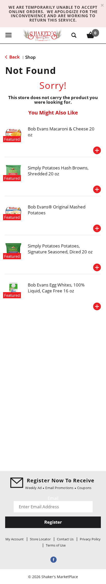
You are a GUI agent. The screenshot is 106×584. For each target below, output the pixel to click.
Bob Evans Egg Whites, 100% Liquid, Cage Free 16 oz (56, 288)
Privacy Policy (90, 539)
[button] (97, 150)
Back (14, 57)
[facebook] (53, 559)
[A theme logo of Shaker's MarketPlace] (42, 35)
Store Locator (40, 539)
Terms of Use (56, 545)
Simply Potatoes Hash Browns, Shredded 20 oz (58, 171)
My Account (14, 539)
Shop (30, 57)
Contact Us (65, 539)
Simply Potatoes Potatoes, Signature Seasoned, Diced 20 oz (60, 249)
